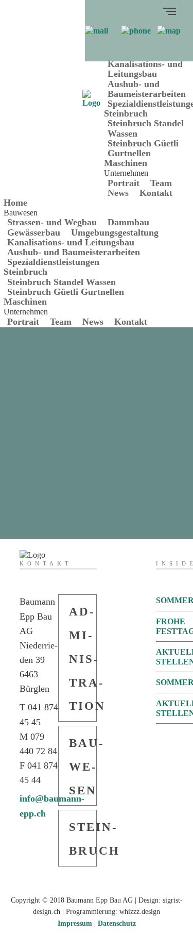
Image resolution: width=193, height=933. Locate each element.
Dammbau (128, 222)
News (118, 193)
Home (15, 202)
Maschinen (125, 163)
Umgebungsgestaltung (115, 232)
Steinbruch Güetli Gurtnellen (143, 148)
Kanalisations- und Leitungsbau (145, 69)
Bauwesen (83, 767)
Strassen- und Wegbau (52, 222)
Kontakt (155, 193)
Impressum (75, 923)
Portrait (123, 183)
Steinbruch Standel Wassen (146, 128)
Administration (83, 658)
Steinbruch (126, 113)
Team (161, 183)
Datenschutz (117, 923)
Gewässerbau (33, 232)
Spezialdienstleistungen (53, 262)
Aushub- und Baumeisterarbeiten (147, 89)
